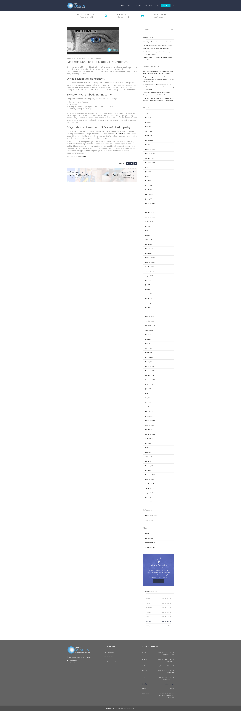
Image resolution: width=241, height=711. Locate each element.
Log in (147, 533)
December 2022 (150, 312)
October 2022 (149, 321)
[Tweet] (131, 163)
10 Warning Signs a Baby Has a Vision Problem (160, 100)
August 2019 (149, 493)
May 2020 (148, 452)
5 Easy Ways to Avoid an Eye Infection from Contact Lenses (158, 42)
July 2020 (148, 443)
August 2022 (149, 330)
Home (123, 5)
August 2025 (149, 167)
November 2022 (150, 316)
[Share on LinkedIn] (135, 163)
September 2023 (150, 271)
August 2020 (149, 438)
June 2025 (148, 176)
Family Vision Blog (95, 58)
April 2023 (148, 294)
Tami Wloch (82, 58)
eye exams (102, 120)
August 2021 (149, 384)
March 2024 (149, 244)
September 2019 (150, 488)
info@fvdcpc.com (74, 663)
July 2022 (148, 334)
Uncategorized (149, 520)
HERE (84, 156)
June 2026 (148, 122)
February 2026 (149, 140)
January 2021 (149, 416)
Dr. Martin (119, 133)
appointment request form (78, 153)
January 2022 (149, 362)
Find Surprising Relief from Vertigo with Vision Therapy (157, 45)
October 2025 (149, 158)
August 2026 (149, 113)
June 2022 (148, 339)
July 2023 (148, 280)
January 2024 (149, 253)
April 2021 (148, 402)
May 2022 (148, 343)
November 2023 (150, 262)
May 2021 (148, 398)
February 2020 (149, 466)
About (130, 5)
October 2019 (149, 484)
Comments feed (150, 542)
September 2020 (150, 434)
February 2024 (149, 249)
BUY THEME (158, 581)
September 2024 (150, 217)
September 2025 (150, 163)
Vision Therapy (109, 657)
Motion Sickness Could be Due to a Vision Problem (156, 71)
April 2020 (148, 457)
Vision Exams (109, 652)
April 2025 (148, 185)
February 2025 (149, 194)
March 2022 (149, 353)
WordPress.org (150, 547)
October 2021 (149, 375)
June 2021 (148, 393)
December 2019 (150, 475)
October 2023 (149, 267)
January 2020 (149, 470)
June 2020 (148, 447)
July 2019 (148, 497)
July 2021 (148, 389)
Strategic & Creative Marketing (125, 708)
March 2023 (149, 298)
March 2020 (149, 461)
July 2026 (148, 117)
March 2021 (149, 407)
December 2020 (150, 420)
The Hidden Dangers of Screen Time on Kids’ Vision (156, 48)
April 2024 (148, 239)
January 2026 (149, 144)
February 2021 (149, 411)
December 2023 (150, 258)
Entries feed (149, 538)
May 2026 (148, 126)
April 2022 (148, 348)
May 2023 (148, 289)
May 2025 (148, 181)
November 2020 (150, 425)
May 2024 (148, 235)
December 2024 (150, 203)
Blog (157, 5)
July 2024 (148, 226)
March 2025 (149, 190)
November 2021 (150, 371)
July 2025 (148, 172)
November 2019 (150, 479)
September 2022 (150, 325)
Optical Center (110, 661)
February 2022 (149, 357)
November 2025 (150, 154)
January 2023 (149, 307)
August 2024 (149, 221)
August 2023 (149, 276)
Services (139, 5)
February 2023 (149, 303)
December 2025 (150, 149)
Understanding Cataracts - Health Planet (153, 92)
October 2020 (149, 429)
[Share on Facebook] (128, 163)
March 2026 (149, 135)
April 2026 (148, 131)
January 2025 (149, 199)
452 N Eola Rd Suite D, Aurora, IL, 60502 (80, 657)
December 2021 (150, 366)
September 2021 (150, 380)
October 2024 (149, 212)
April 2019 (148, 502)
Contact (148, 5)
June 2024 (148, 230)
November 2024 (150, 208)
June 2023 (148, 285)
